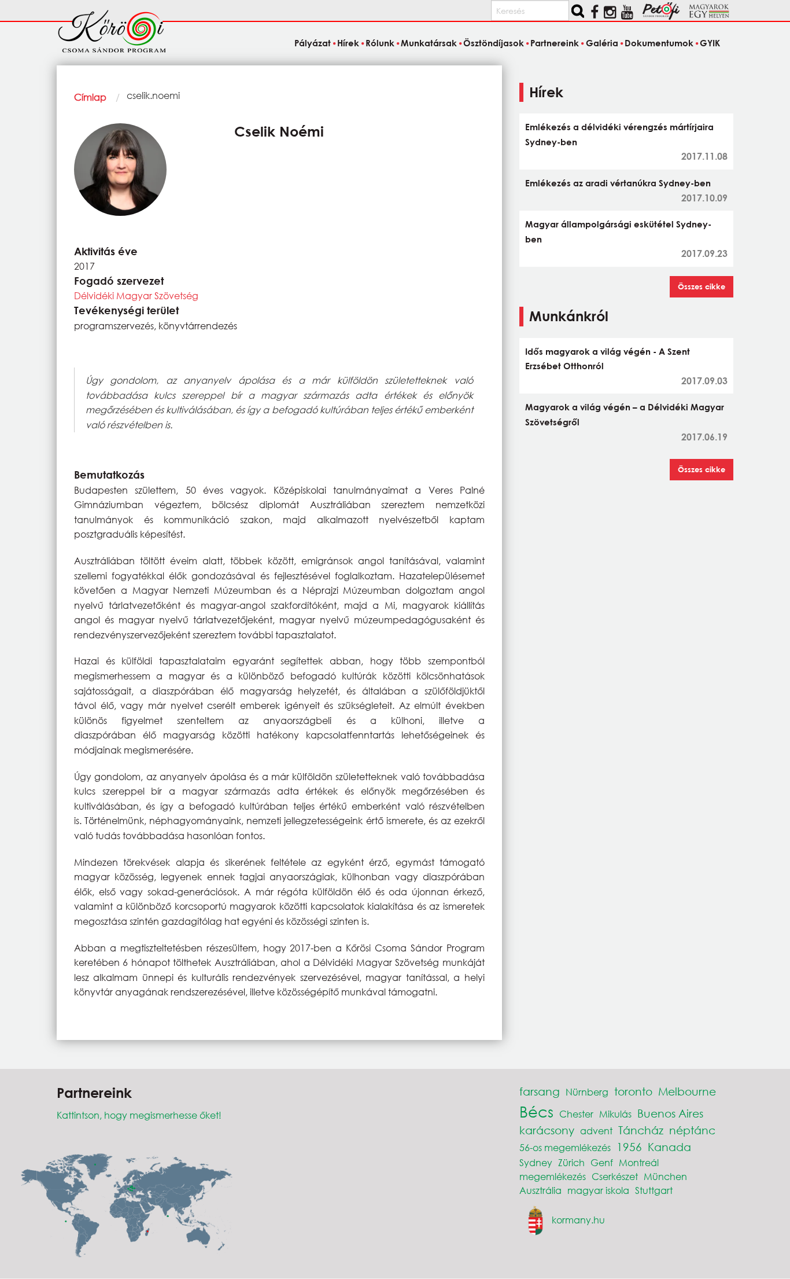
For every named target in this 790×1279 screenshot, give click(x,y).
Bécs (536, 1111)
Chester (576, 1114)
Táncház (640, 1130)
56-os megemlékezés (565, 1147)
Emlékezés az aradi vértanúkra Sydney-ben (618, 183)
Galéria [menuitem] (602, 43)
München (665, 1176)
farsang (539, 1091)
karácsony (546, 1130)
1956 (629, 1146)
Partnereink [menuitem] (554, 43)
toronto (633, 1091)
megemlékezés (552, 1176)
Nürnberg (587, 1092)
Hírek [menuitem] (348, 43)
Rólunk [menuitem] (380, 43)
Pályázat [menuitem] (312, 43)
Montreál (639, 1162)
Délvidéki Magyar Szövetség (136, 295)
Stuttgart (654, 1190)
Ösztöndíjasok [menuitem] (493, 43)
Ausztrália (540, 1190)
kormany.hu (578, 1219)
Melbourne (687, 1091)
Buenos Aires (670, 1113)
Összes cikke (701, 286)
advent (596, 1130)
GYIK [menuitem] (710, 43)
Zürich (571, 1162)
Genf (601, 1162)
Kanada (669, 1146)
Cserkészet (615, 1176)
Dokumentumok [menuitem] (659, 43)
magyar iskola (598, 1190)
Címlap (90, 97)
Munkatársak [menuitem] (429, 43)
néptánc (692, 1130)
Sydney (535, 1162)
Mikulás (615, 1114)
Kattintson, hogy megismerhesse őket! (139, 1115)
